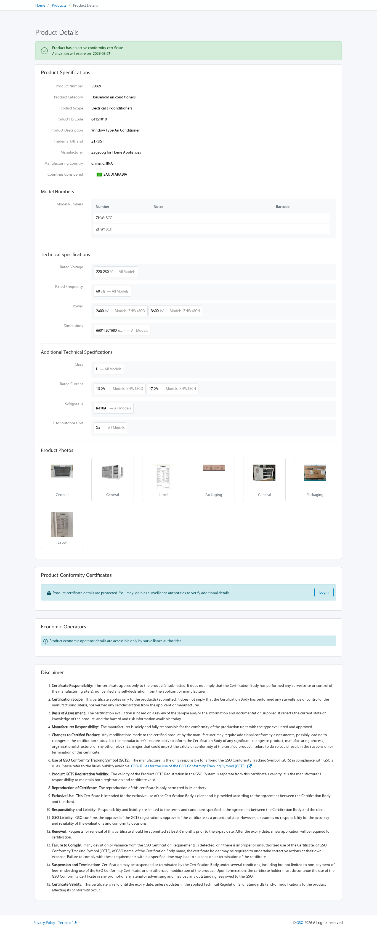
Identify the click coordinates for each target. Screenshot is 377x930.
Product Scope (71, 108)
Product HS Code (69, 119)
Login (324, 592)
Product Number (69, 86)
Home (40, 5)
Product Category (68, 97)
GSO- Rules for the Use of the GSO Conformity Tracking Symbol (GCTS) (189, 766)
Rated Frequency (69, 286)
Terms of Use (68, 922)
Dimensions (73, 325)
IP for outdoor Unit (67, 423)
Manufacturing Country (63, 163)
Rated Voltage (71, 267)
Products (59, 5)
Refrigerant (74, 403)
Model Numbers (70, 204)
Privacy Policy (44, 922)
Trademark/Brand (68, 141)
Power (78, 306)
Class (79, 364)
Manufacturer (72, 152)
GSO (300, 922)
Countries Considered (65, 174)
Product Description (67, 130)
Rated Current (71, 384)
